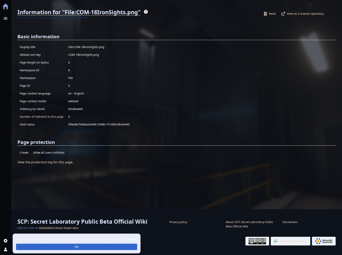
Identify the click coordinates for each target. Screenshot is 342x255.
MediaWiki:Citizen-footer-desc (59, 228)
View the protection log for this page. (45, 162)
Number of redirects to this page (42, 116)
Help (146, 12)
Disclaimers (290, 222)
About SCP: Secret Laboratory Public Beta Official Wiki (249, 224)
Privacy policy (178, 222)
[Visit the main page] (6, 6)
